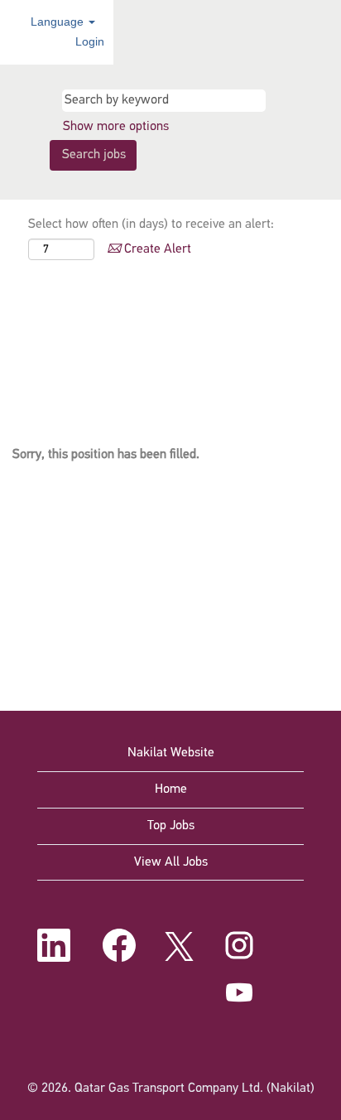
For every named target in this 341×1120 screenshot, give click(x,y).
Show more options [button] (116, 126)
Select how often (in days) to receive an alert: (151, 224)
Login (89, 41)
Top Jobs (171, 826)
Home (171, 789)
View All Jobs (171, 862)
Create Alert (156, 249)
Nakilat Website (170, 753)
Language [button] (59, 21)
